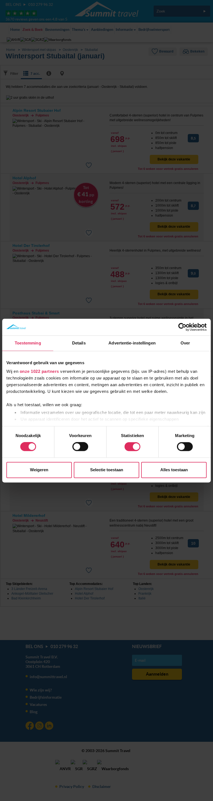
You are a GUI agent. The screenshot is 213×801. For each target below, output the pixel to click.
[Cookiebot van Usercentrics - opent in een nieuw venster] (182, 327)
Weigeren (39, 469)
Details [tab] (79, 343)
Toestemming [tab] (28, 343)
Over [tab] (185, 343)
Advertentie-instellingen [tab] (131, 343)
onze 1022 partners (39, 371)
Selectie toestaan (106, 469)
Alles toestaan (174, 469)
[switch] (80, 446)
